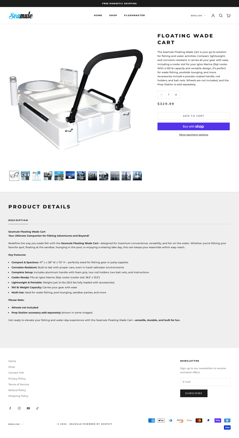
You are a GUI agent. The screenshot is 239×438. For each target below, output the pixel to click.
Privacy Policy (17, 378)
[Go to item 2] (25, 176)
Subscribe (193, 393)
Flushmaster (134, 15)
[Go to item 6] (70, 175)
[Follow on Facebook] (10, 408)
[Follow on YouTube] (28, 408)
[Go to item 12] (137, 176)
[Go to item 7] (81, 176)
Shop (113, 15)
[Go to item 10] (115, 176)
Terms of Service (18, 384)
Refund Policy (17, 390)
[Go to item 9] (104, 176)
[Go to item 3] (36, 176)
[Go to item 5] (59, 176)
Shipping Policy (18, 396)
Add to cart (193, 116)
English (196, 15)
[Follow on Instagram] (19, 408)
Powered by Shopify (98, 424)
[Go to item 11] (126, 176)
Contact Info (16, 372)
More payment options (193, 134)
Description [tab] (18, 220)
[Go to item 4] (48, 176)
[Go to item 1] (14, 176)
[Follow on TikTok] (37, 408)
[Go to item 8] (92, 176)
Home (98, 15)
